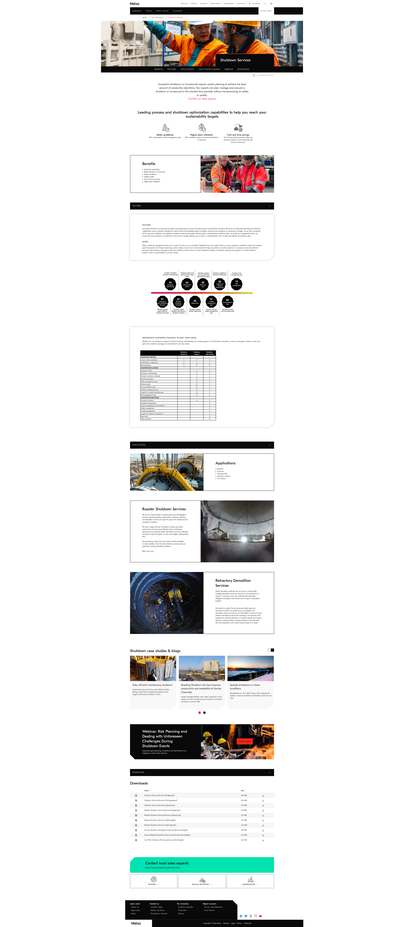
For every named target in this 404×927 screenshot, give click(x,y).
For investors (183, 904)
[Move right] (272, 650)
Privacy (239, 923)
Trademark (247, 923)
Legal (233, 923)
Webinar (229, 69)
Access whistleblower (213, 907)
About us (135, 907)
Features (171, 69)
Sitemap (226, 923)
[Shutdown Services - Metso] (142, 3)
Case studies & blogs (209, 69)
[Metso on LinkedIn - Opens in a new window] (241, 916)
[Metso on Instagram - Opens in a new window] (255, 916)
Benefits (159, 69)
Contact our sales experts (202, 98)
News (133, 914)
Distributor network (159, 914)
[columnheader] (190, 790)
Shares (181, 914)
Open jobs (135, 910)
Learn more (135, 904)
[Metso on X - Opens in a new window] (251, 916)
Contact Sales (157, 907)
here (152, 551)
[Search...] (265, 3)
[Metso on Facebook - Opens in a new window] (246, 916)
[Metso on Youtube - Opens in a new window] (260, 916)
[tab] (153, 881)
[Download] (263, 795)
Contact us (154, 904)
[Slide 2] (204, 712)
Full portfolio (158, 17)
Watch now (245, 741)
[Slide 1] (199, 712)
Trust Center (209, 910)
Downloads (243, 69)
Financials (182, 910)
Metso (144, 17)
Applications (187, 69)
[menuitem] (184, 3)
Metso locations (158, 910)
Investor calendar (185, 907)
